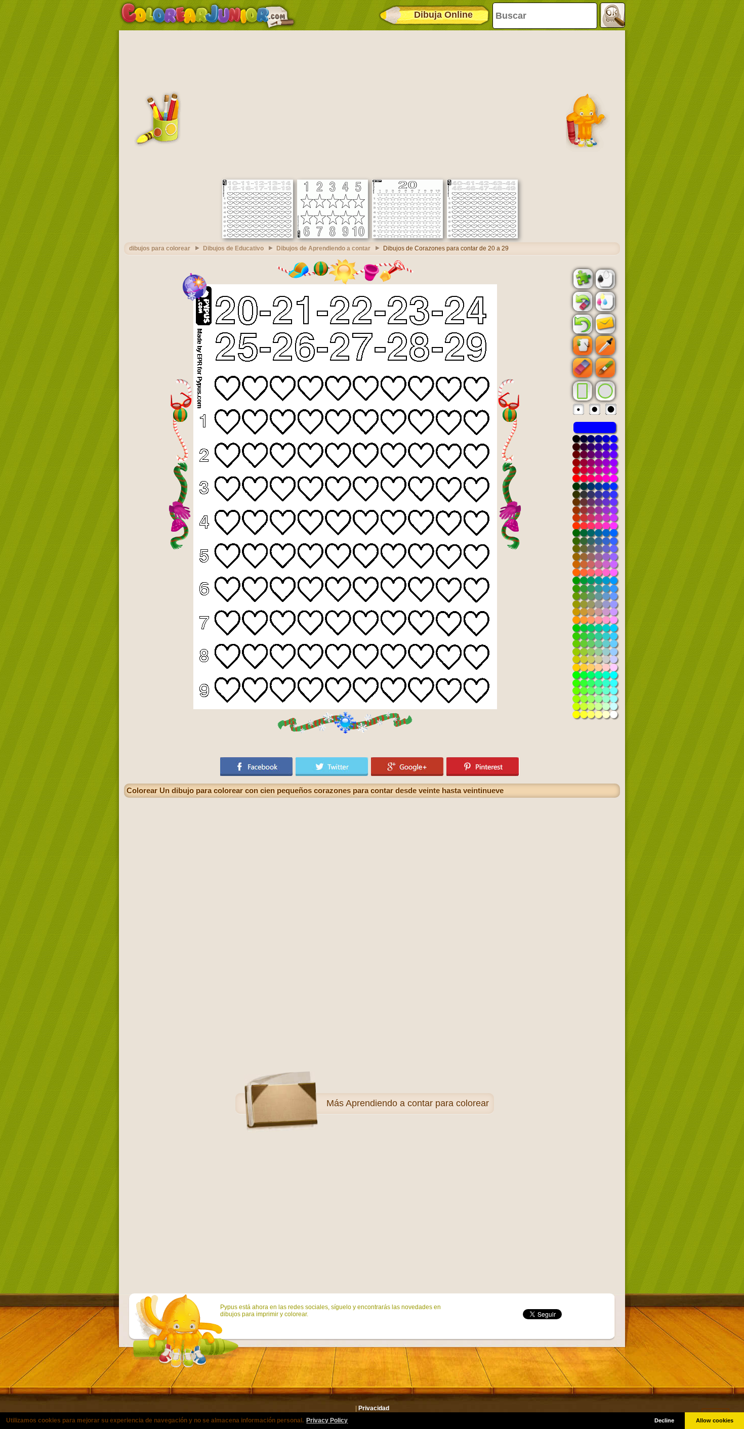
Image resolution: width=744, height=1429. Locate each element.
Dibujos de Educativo (233, 248)
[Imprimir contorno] (604, 278)
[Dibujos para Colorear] (208, 15)
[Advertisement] (372, 104)
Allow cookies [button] (714, 1420)
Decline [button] (664, 1420)
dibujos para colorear (159, 248)
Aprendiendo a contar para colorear (417, 1103)
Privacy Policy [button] (327, 1420)
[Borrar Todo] (581, 301)
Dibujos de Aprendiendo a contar (323, 248)
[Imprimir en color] (604, 301)
